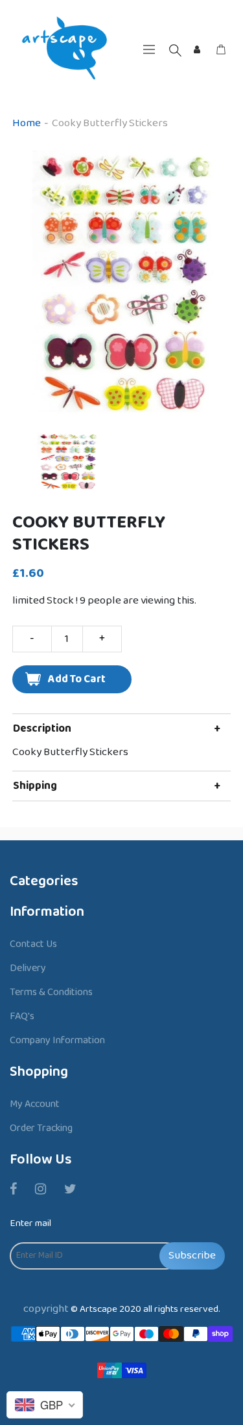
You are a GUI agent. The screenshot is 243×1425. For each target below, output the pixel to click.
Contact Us (33, 944)
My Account (35, 1104)
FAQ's (22, 1016)
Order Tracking (41, 1128)
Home (26, 123)
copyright (46, 1308)
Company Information (57, 1040)
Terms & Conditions (51, 992)
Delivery (28, 968)
